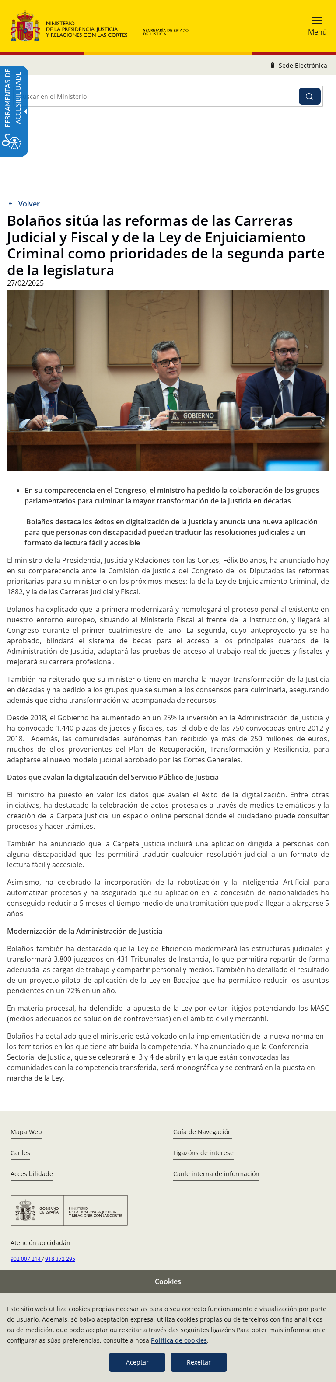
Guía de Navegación (202, 1131)
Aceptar (137, 1362)
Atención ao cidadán (40, 1243)
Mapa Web (26, 1131)
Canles (20, 1152)
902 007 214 (26, 1259)
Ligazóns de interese (203, 1152)
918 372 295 (60, 1259)
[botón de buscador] (310, 96)
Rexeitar (199, 1362)
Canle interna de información (216, 1173)
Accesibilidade (31, 1173)
